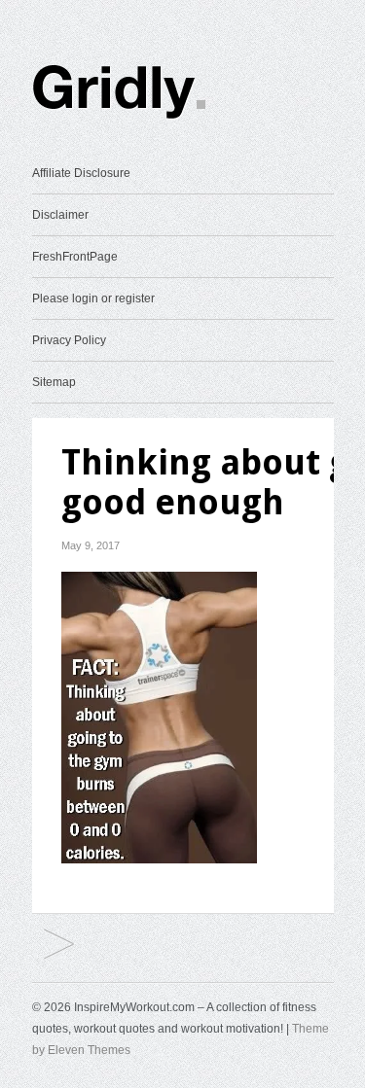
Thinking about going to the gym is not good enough (59, 946)
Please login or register (93, 298)
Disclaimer (60, 215)
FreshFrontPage (75, 256)
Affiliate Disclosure (81, 173)
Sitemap (54, 382)
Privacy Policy (69, 340)
